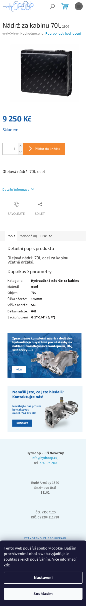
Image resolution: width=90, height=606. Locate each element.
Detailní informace (16, 189)
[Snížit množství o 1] (20, 152)
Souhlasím (43, 593)
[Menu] (79, 6)
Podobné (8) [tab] (28, 236)
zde (7, 565)
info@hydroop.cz (45, 458)
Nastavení (43, 577)
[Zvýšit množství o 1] (20, 146)
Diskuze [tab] (46, 236)
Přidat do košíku (47, 149)
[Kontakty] (45, 356)
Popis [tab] (11, 236)
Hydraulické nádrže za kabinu (55, 280)
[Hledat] (53, 6)
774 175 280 (47, 463)
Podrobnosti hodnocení (63, 33)
